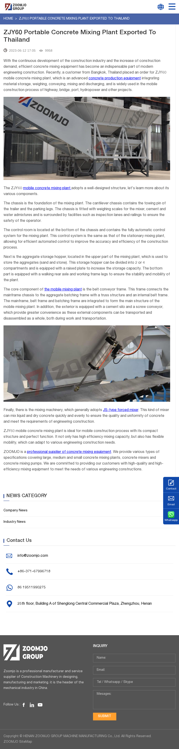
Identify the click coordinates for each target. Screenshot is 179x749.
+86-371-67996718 (33, 572)
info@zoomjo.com (32, 556)
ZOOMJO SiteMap (17, 742)
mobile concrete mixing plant (47, 188)
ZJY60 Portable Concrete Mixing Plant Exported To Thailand (74, 18)
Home (8, 18)
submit (104, 716)
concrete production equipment (115, 79)
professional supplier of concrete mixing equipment (69, 452)
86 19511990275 (31, 588)
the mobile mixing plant (63, 290)
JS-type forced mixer (120, 410)
